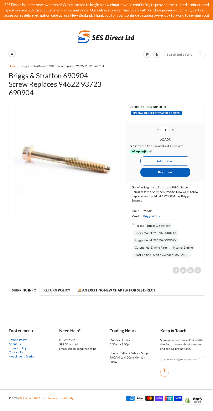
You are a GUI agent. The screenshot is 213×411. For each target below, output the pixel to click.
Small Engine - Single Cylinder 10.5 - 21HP (161, 255)
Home (12, 66)
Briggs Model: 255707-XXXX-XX (156, 233)
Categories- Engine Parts (151, 247)
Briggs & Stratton (154, 216)
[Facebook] (164, 373)
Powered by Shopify (60, 398)
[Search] (200, 53)
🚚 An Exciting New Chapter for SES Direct (116, 290)
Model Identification (22, 356)
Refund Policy (18, 339)
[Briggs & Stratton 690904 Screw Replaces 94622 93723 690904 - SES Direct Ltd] (64, 159)
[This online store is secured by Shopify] (193, 400)
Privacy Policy (17, 348)
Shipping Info (24, 290)
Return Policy (56, 290)
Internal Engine (183, 247)
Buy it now (165, 172)
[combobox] (184, 54)
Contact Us (16, 352)
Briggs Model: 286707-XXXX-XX (156, 240)
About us (15, 344)
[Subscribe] (199, 358)
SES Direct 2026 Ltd (32, 398)
